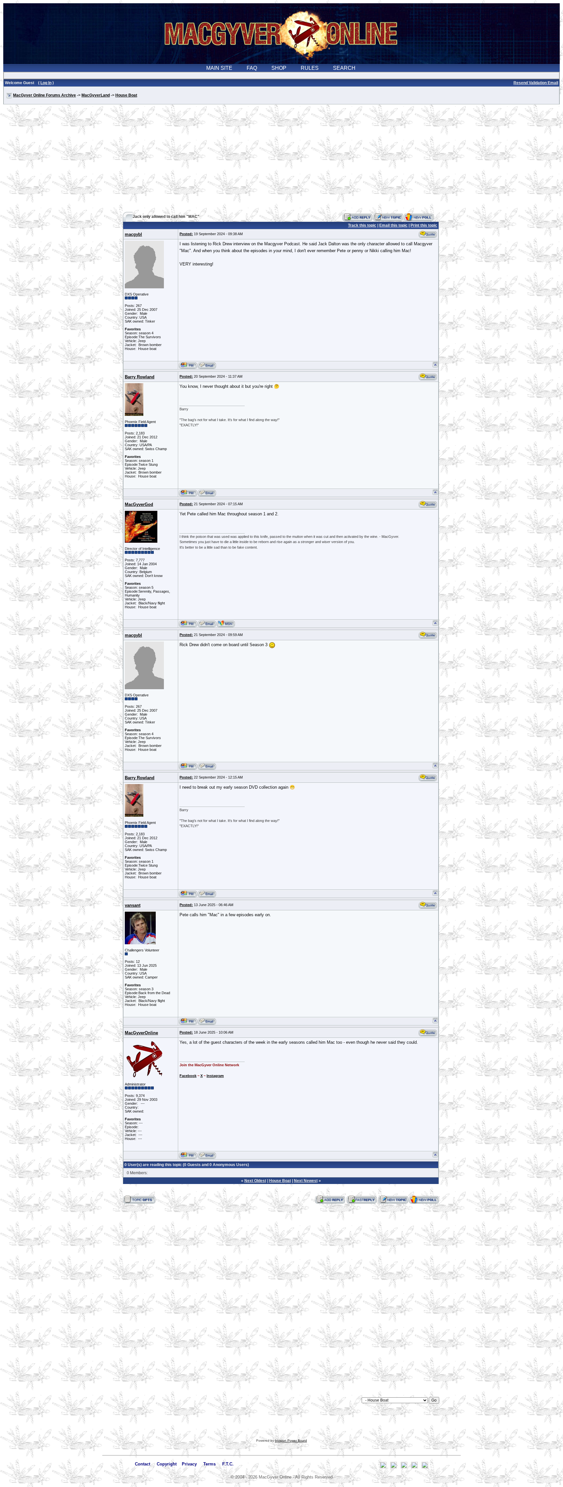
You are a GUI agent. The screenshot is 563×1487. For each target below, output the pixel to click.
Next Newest (306, 1180)
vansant (132, 905)
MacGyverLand (95, 95)
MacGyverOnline (141, 1032)
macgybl (133, 234)
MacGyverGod (139, 504)
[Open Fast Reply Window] (361, 1199)
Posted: (186, 234)
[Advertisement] (281, 161)
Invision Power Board (291, 1440)
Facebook (188, 1076)
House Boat (126, 95)
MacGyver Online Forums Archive (44, 95)
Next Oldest (255, 1180)
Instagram (215, 1076)
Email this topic (393, 225)
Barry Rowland (139, 376)
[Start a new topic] (388, 217)
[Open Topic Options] (139, 1199)
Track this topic (362, 225)
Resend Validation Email (535, 83)
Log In (45, 83)
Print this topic (424, 225)
